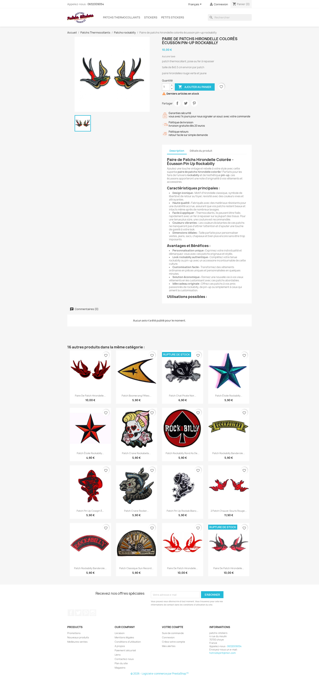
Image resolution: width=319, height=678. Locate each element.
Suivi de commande (173, 633)
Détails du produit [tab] (201, 151)
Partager (177, 103)
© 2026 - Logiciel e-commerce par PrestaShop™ (160, 673)
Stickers (150, 17)
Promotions (74, 633)
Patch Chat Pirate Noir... (182, 395)
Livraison (120, 633)
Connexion (168, 637)
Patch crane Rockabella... (136, 453)
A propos (120, 646)
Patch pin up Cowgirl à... (90, 510)
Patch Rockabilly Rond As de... (182, 453)
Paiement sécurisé (125, 650)
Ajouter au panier (194, 87)
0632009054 (96, 4)
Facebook (71, 612)
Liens (118, 654)
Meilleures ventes (77, 641)
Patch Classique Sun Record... (136, 568)
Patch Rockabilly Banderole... (228, 453)
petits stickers (172, 17)
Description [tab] (176, 151)
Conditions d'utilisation (128, 641)
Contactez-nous (124, 659)
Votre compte (172, 627)
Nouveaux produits (78, 637)
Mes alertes (168, 646)
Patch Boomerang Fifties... (136, 395)
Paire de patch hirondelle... (90, 395)
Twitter (78, 612)
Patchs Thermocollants (121, 17)
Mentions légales (124, 637)
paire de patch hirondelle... (228, 568)
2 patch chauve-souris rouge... (229, 510)
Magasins (120, 667)
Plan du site (121, 663)
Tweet (185, 103)
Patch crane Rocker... (136, 510)
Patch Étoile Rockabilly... (228, 395)
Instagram (93, 612)
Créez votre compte (173, 641)
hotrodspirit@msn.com (222, 652)
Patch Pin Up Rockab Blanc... (182, 510)
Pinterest (194, 103)
